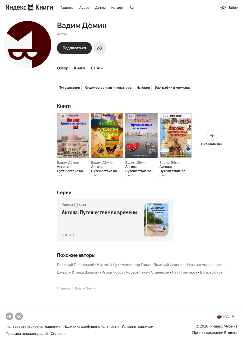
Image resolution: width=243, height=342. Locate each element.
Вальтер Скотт (212, 272)
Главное (67, 8)
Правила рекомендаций (27, 333)
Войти (233, 8)
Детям (100, 8)
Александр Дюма (136, 265)
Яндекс (230, 332)
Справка (58, 333)
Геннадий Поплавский (75, 265)
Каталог (117, 8)
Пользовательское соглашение (33, 326)
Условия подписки (137, 326)
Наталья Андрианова (205, 265)
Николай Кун (108, 265)
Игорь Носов (112, 272)
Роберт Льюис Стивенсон (147, 272)
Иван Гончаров (184, 272)
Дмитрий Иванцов (169, 265)
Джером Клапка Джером (78, 272)
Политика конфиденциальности (91, 326)
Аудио (84, 8)
